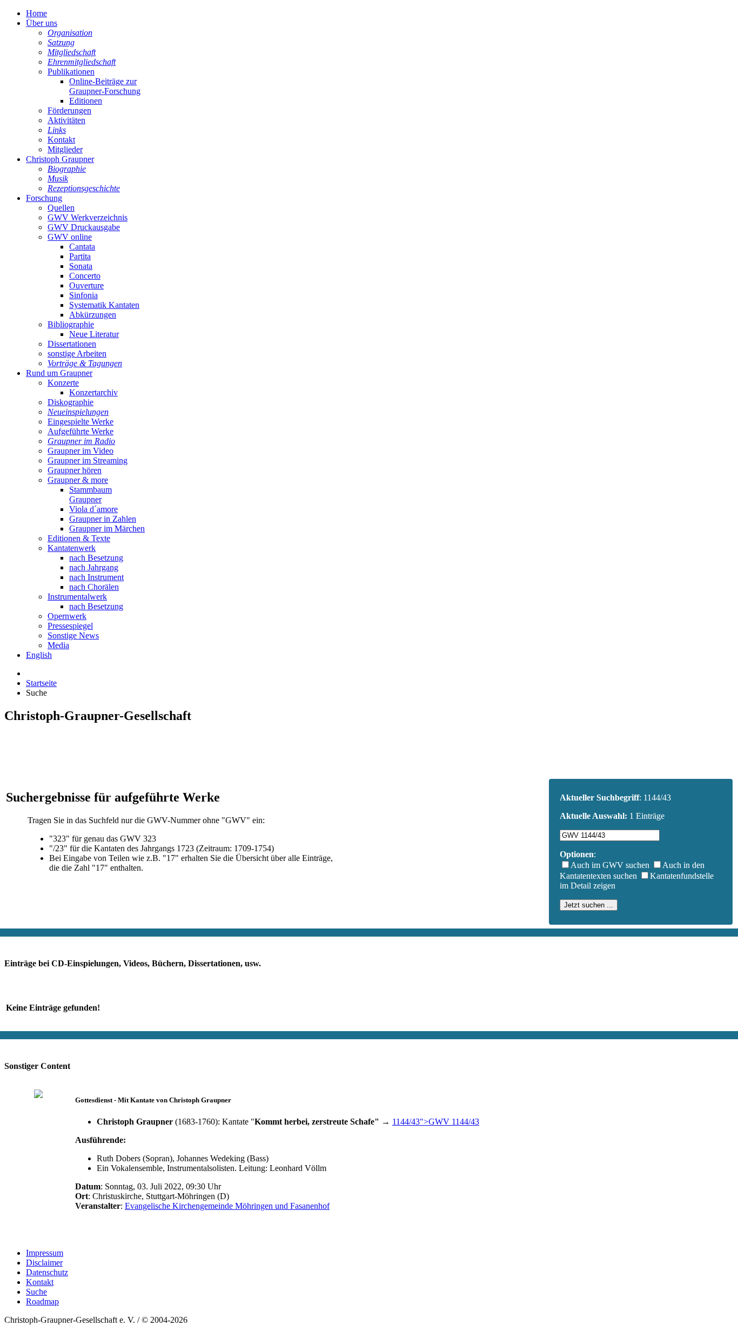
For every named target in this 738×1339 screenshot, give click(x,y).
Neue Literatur (94, 334)
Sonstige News (73, 635)
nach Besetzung (96, 557)
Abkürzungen (92, 314)
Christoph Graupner (60, 159)
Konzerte (63, 382)
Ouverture (86, 285)
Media (58, 645)
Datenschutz (47, 1272)
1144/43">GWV (435, 1121)
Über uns (41, 23)
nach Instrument (96, 577)
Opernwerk (67, 616)
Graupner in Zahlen (102, 518)
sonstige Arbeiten (77, 353)
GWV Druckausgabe (84, 227)
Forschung (44, 198)
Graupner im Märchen (107, 528)
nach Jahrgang (93, 567)
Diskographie (70, 402)
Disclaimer (44, 1262)
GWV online (70, 236)
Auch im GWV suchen (610, 865)
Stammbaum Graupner (90, 494)
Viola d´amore (93, 509)
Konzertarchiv (93, 392)
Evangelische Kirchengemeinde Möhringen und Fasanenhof (227, 1205)
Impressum (44, 1252)
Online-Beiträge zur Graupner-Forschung (104, 86)
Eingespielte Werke (80, 421)
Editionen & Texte (79, 538)
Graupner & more (78, 480)
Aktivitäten (66, 120)
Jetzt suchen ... (588, 905)
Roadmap (42, 1301)
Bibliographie (71, 324)
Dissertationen (72, 343)
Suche (36, 1291)
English (39, 655)
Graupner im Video (80, 450)
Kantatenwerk (72, 548)
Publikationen (71, 71)
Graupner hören (75, 470)
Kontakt (61, 139)
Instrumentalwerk (77, 596)
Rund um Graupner (59, 373)
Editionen (85, 100)
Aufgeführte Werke (80, 431)
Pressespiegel (70, 625)
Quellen (61, 207)
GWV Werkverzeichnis (88, 217)
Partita (80, 256)
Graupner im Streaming (88, 460)
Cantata (82, 246)
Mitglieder (65, 149)
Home (36, 13)
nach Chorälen (94, 586)
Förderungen (69, 110)
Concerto (84, 275)
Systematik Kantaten (104, 304)
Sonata (80, 266)
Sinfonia (83, 295)
